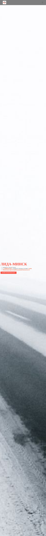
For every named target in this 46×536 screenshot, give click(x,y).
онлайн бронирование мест (8, 272)
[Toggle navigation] (42, 2)
